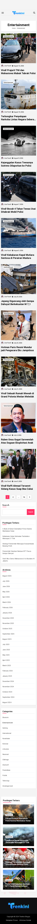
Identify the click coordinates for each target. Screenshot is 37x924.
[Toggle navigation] (2, 13)
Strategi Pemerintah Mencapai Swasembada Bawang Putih (17, 863)
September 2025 (8, 634)
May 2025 (6, 655)
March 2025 (6, 665)
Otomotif (5, 765)
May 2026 (6, 592)
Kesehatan (6, 738)
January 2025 (7, 676)
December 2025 (8, 618)
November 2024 (8, 687)
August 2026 (6, 576)
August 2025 (6, 639)
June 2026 (6, 586)
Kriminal (5, 744)
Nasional (5, 754)
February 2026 (7, 607)
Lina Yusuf (7, 66)
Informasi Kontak (25, 920)
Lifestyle (5, 749)
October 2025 (7, 629)
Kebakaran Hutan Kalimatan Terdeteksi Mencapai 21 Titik (17, 841)
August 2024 (6, 702)
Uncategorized (7, 786)
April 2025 (6, 660)
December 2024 (8, 681)
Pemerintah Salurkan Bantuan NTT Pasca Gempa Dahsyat (17, 885)
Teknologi (5, 781)
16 (24, 497)
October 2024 (7, 692)
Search (5, 505)
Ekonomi (5, 717)
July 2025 (5, 644)
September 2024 (8, 697)
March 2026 (6, 602)
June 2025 (6, 650)
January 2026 (7, 613)
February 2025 (7, 671)
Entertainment (8, 36)
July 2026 (5, 581)
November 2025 (8, 623)
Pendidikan (6, 770)
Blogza (27, 917)
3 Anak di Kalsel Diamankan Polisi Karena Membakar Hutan (18, 819)
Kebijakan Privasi (12, 920)
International (6, 733)
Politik (4, 775)
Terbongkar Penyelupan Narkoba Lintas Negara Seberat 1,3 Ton (18, 119)
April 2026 (6, 597)
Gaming (5, 728)
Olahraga (5, 760)
